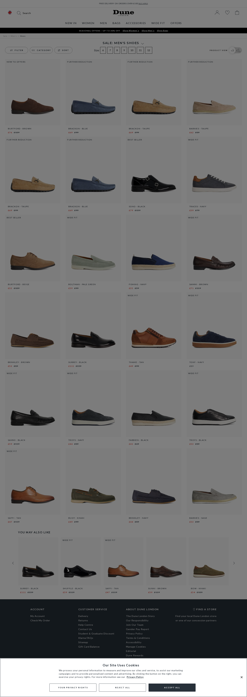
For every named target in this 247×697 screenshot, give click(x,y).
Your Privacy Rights (73, 687)
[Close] (241, 677)
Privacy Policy (135, 677)
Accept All (172, 687)
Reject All (122, 687)
